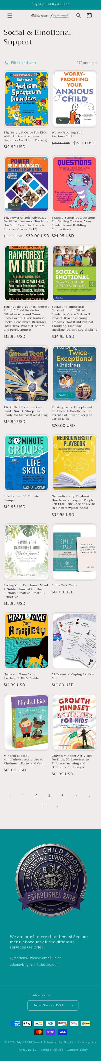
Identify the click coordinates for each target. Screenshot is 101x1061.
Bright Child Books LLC (31, 1042)
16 (43, 806)
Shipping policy (78, 1049)
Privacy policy (27, 1049)
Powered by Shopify (60, 1042)
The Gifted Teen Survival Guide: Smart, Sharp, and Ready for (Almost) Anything (26, 411)
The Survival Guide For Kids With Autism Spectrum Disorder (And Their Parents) (25, 136)
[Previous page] (9, 795)
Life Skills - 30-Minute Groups (21, 498)
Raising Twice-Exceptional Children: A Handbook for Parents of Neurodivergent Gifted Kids (72, 413)
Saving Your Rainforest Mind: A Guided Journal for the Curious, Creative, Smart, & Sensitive (26, 591)
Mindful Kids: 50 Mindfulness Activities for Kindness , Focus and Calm (24, 760)
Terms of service (52, 1049)
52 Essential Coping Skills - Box (73, 676)
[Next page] (57, 806)
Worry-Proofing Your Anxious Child (68, 134)
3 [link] (49, 796)
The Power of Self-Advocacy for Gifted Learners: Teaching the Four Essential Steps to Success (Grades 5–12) (26, 223)
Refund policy (87, 1042)
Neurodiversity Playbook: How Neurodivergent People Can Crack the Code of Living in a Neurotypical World (74, 502)
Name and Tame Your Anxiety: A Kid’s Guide (21, 676)
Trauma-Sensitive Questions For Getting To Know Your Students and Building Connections (74, 223)
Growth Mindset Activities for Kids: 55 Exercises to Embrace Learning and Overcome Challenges (72, 761)
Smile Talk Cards (64, 585)
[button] (9, 15)
